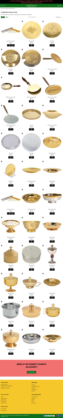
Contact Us (34, 403)
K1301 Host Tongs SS (11, 209)
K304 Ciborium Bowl (31, 209)
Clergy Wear (34, 389)
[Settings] (58, 5)
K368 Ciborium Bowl (11, 237)
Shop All (33, 391)
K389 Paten (11, 69)
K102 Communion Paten (52, 97)
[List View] (7, 17)
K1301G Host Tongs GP (11, 41)
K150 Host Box (10, 265)
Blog (32, 401)
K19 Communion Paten (11, 125)
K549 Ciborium (52, 321)
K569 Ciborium (52, 237)
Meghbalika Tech (4, 416)
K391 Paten (52, 41)
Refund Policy (3, 399)
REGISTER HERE (31, 372)
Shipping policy (4, 398)
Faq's (2, 396)
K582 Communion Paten (10, 97)
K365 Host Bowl (31, 349)
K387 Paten (31, 69)
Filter (3, 17)
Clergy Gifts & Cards (35, 386)
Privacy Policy (3, 401)
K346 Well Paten (52, 181)
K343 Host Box (31, 265)
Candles (33, 384)
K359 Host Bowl (52, 349)
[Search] (4, 5)
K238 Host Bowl (31, 321)
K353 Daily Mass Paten (31, 181)
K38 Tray (31, 125)
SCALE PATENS (31, 41)
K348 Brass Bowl (31, 237)
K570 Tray (11, 153)
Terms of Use (3, 403)
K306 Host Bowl (52, 293)
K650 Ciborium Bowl (52, 209)
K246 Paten (31, 153)
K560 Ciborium (11, 293)
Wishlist (33, 399)
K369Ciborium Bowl (10, 349)
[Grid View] (6, 17)
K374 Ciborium (31, 293)
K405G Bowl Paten (52, 153)
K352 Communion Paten (52, 125)
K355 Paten (11, 181)
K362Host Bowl (11, 321)
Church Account (35, 396)
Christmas (34, 388)
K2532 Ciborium (52, 265)
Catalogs (33, 398)
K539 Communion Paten (52, 69)
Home (2, 8)
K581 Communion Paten (31, 97)
